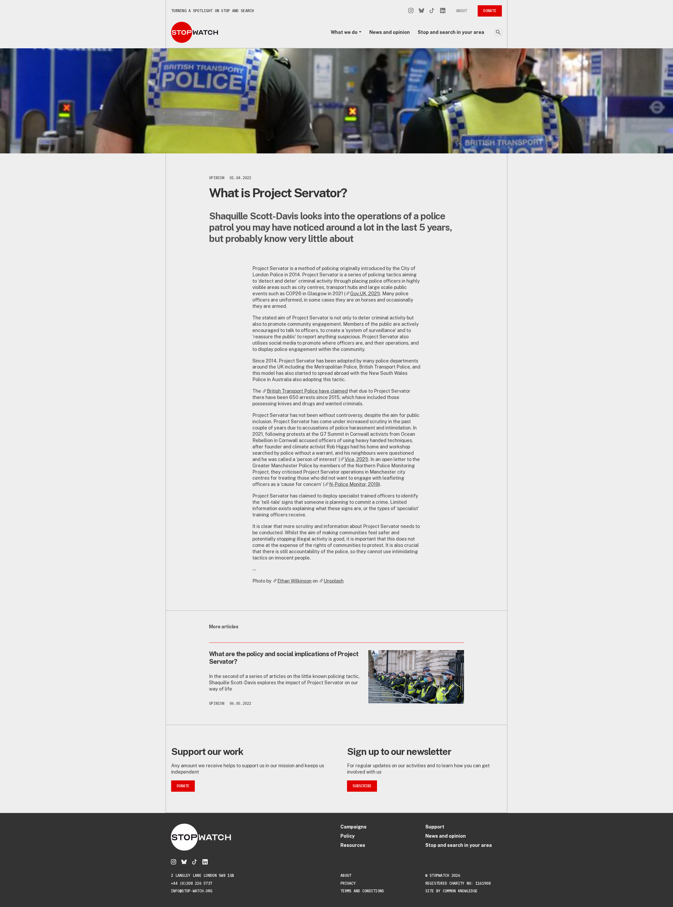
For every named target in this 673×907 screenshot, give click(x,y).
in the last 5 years (413, 227)
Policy (347, 836)
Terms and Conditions (362, 891)
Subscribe (362, 786)
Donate (489, 10)
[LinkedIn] (442, 11)
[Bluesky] (421, 11)
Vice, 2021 (356, 459)
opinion (216, 177)
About (461, 10)
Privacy (348, 883)
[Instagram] (411, 11)
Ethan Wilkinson (294, 581)
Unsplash (334, 581)
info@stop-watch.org (191, 891)
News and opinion (389, 32)
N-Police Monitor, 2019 (354, 484)
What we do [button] (344, 32)
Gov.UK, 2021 (364, 293)
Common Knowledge (460, 891)
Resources (352, 845)
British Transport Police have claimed (307, 391)
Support (434, 827)
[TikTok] (432, 11)
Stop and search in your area (451, 32)
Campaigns (353, 827)
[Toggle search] (498, 32)
